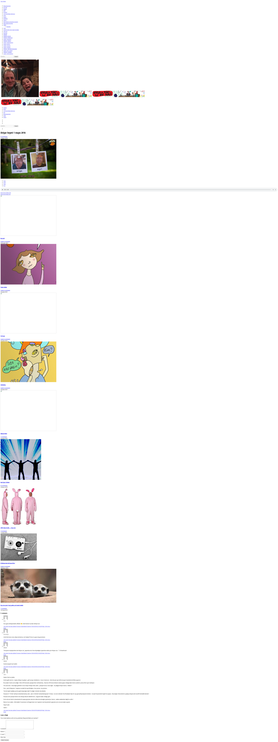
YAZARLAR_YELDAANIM (7, 52)
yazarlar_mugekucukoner (8, 42)
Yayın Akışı (5, 33)
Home (4, 15)
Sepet (4, 28)
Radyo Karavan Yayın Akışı (8, 23)
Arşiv (4, 112)
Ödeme (4, 20)
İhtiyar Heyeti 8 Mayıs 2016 (5, 194)
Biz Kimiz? (5, 12)
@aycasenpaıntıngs (6, 6)
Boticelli (3, 238)
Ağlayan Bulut (4, 433)
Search (16, 56)
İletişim (4, 17)
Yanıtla (4, 628)
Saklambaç (3, 385)
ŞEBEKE (4, 25)
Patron (4, 109)
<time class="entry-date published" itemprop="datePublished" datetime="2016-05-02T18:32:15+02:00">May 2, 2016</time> (26, 626)
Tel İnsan (3, 336)
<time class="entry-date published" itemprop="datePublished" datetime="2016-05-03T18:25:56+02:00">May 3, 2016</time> (26, 666)
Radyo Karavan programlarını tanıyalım (10, 22)
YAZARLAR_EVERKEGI (7, 41)
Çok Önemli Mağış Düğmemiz (9, 14)
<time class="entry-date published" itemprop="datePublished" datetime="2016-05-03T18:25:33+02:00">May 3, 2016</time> (26, 653)
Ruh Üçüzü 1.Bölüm (5, 482)
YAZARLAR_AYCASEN (7, 36)
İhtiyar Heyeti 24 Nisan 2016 (6, 193)
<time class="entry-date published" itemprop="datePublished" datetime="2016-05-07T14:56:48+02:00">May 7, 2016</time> (26, 710)
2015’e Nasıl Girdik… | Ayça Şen (8, 528)
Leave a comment (5, 241)
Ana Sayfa (5, 7)
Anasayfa (5, 9)
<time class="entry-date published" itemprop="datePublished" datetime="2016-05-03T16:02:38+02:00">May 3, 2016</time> (26, 640)
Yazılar (4, 115)
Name (3, 731)
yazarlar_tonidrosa (6, 47)
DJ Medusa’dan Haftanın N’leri (8, 563)
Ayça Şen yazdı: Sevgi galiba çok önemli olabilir (12, 605)
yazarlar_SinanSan (6, 46)
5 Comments (4, 136)
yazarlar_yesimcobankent (8, 54)
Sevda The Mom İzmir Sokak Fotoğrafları (11, 30)
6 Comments (4, 485)
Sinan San (5, 31)
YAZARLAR (5, 34)
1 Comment (4, 437)
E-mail (3, 734)
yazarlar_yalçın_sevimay (7, 50)
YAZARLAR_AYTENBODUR (7, 38)
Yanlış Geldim (4, 287)
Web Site (3, 737)
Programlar (8, 26)
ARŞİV (4, 11)
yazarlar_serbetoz (6, 44)
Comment (3, 729)
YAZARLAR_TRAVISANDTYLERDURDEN (10, 49)
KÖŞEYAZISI (5, 18)
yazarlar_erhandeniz (7, 39)
